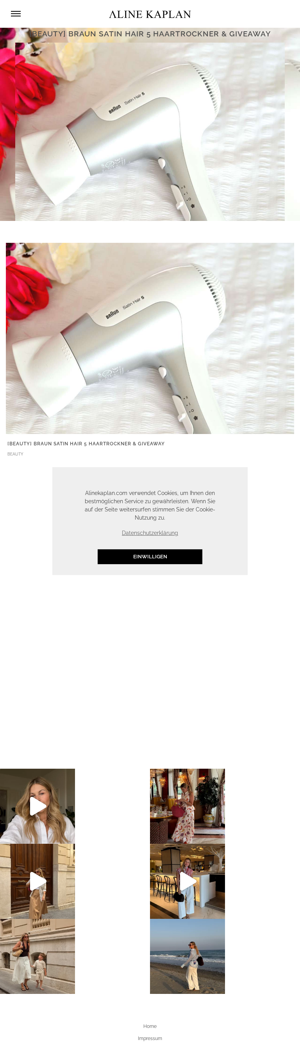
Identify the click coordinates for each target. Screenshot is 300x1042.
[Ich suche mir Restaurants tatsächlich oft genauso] (187, 806)
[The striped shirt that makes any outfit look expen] (187, 881)
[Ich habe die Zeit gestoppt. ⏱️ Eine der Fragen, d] (37, 806)
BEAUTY (15, 454)
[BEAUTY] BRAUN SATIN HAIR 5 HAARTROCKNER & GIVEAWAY (86, 444)
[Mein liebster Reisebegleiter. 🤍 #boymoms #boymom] (37, 956)
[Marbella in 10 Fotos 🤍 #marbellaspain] (187, 956)
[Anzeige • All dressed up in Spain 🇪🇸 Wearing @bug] (37, 881)
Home (150, 1026)
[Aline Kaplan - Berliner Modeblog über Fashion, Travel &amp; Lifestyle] (150, 14)
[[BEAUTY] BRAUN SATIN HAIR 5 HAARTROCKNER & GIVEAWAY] (150, 338)
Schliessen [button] (205, 477)
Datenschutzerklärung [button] (150, 533)
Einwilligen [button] (150, 557)
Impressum (150, 1038)
